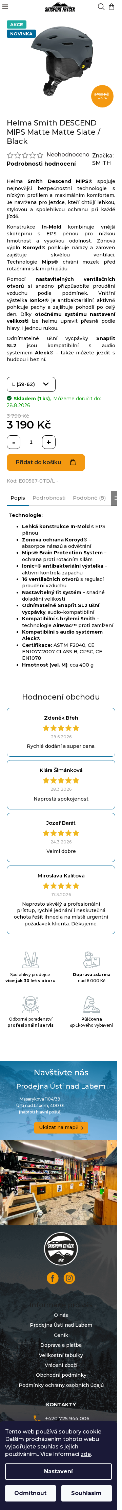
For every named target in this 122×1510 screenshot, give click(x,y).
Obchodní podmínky (61, 1375)
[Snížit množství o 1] (13, 442)
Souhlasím (86, 1493)
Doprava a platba (61, 1345)
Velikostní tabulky (61, 1355)
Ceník (61, 1335)
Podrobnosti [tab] (49, 497)
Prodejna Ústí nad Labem (61, 1325)
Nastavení (58, 1471)
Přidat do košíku (38, 462)
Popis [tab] (18, 497)
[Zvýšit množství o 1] (49, 442)
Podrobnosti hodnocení (41, 164)
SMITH (101, 163)
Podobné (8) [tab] (89, 497)
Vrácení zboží (61, 1365)
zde (86, 1454)
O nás (61, 1315)
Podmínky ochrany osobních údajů (61, 1385)
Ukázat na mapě (59, 1127)
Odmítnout (30, 1493)
